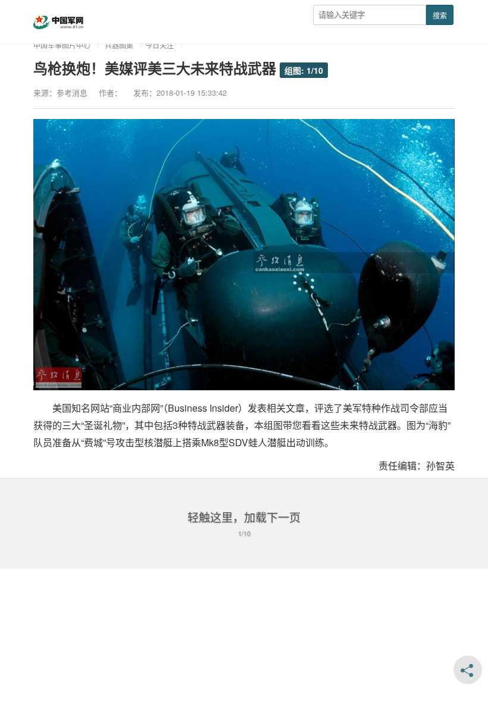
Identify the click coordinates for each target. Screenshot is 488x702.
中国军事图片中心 (61, 45)
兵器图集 (119, 45)
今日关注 (159, 45)
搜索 (440, 15)
